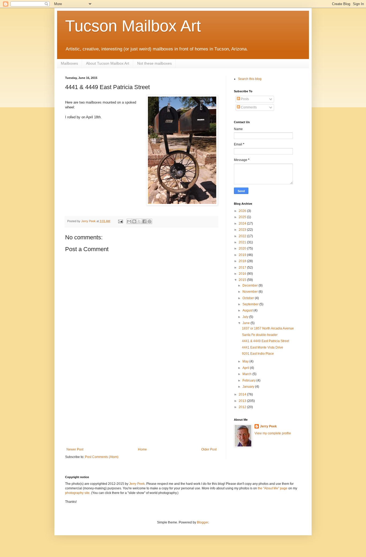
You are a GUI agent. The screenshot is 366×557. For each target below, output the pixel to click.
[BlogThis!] (134, 221)
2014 (243, 394)
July (245, 317)
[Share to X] (139, 221)
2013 (243, 401)
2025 (243, 217)
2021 (243, 242)
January (248, 387)
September (250, 304)
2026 (243, 211)
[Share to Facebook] (144, 221)
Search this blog (250, 79)
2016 (243, 274)
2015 (243, 280)
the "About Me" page (272, 488)
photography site (77, 493)
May (245, 361)
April (246, 368)
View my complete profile (273, 433)
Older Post (208, 449)
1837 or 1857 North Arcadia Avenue (268, 328)
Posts (244, 99)
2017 (243, 267)
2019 (243, 255)
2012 (243, 407)
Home (142, 449)
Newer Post (74, 449)
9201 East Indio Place (258, 354)
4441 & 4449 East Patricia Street (265, 341)
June (246, 323)
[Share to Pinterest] (149, 221)
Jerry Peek (268, 426)
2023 (243, 230)
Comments (248, 107)
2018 (243, 261)
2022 (243, 236)
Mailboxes (69, 63)
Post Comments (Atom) (101, 457)
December (250, 285)
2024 (243, 223)
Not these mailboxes (154, 63)
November (250, 292)
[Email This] (129, 221)
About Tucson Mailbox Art (107, 63)
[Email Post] (120, 221)
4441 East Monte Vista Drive (262, 347)
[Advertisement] (141, 407)
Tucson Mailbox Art (133, 26)
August (247, 310)
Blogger (202, 522)
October (248, 298)
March (247, 374)
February (249, 380)
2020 (243, 248)
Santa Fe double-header (260, 335)
